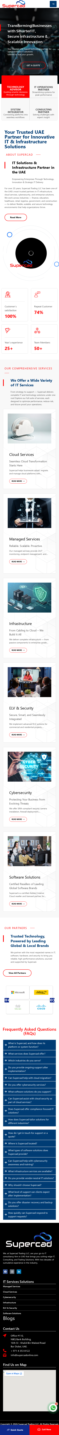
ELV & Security (21, 708)
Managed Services (24, 538)
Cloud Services (21, 454)
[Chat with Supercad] (53, 1408)
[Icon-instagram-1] (12, 1271)
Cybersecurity (20, 792)
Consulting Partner (44, 111)
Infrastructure (20, 623)
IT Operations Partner (43, 88)
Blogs (9, 1318)
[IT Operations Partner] (43, 81)
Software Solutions (24, 877)
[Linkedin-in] (19, 1271)
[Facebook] (5, 1271)
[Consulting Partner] (43, 103)
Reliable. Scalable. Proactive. (25, 546)
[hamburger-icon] (53, 4)
